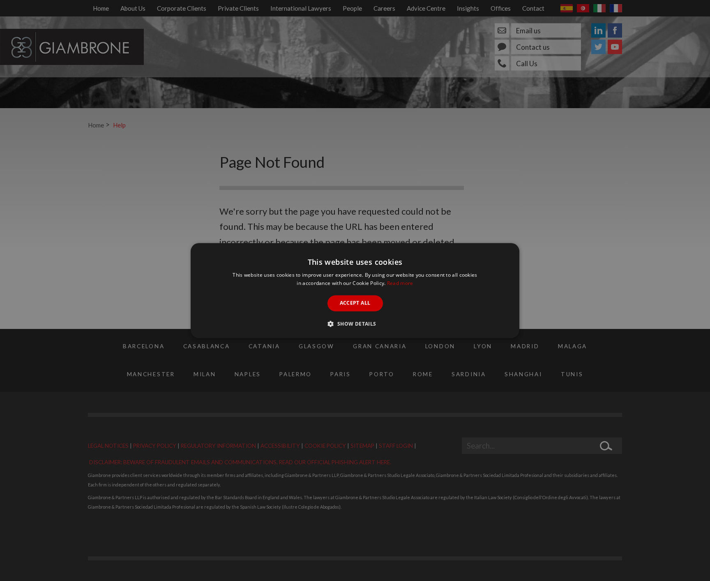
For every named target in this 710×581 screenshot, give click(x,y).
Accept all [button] (355, 303)
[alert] (355, 290)
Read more (400, 283)
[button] (355, 323)
